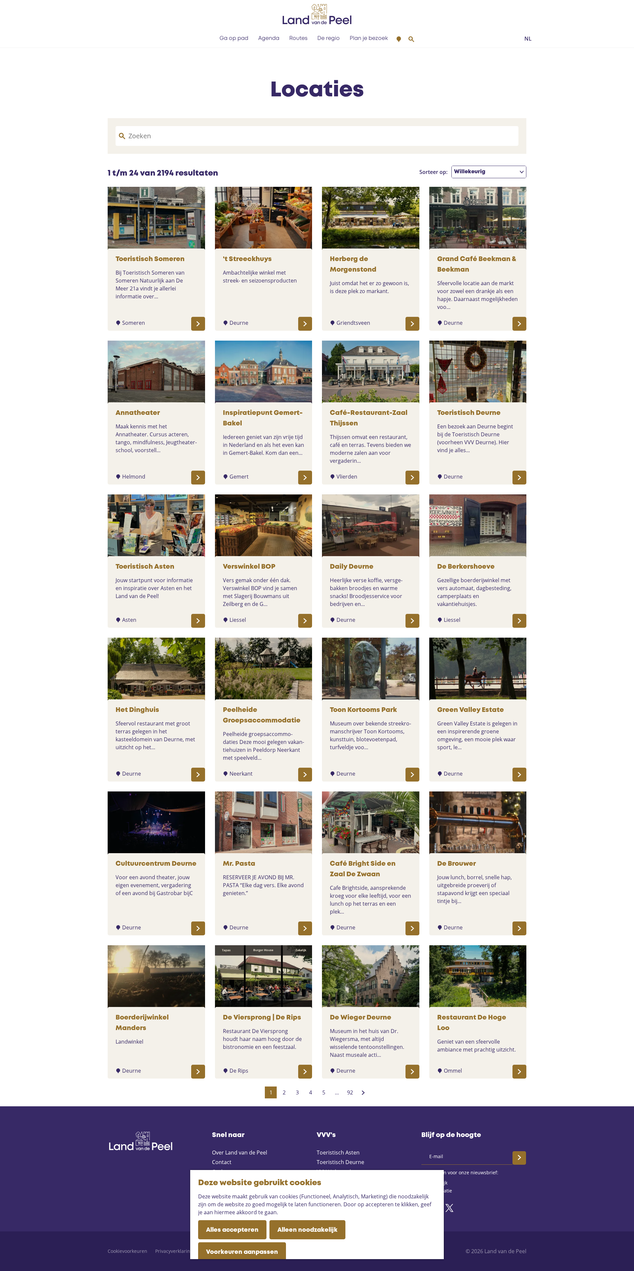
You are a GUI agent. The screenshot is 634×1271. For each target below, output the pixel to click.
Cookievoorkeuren (127, 1251)
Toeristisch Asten (338, 1152)
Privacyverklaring (174, 1251)
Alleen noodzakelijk (307, 1230)
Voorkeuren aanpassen (242, 1252)
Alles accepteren (232, 1230)
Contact (221, 1162)
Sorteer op (433, 172)
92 (350, 1093)
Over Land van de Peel (239, 1152)
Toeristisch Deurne (340, 1162)
